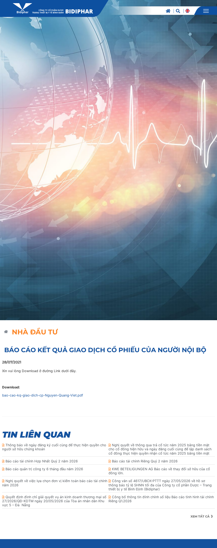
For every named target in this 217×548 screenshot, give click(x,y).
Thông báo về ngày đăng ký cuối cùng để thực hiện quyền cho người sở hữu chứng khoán (54, 447)
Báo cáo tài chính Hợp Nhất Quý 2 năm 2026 (42, 461)
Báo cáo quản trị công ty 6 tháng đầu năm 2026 (44, 469)
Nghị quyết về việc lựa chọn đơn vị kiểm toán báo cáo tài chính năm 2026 (54, 483)
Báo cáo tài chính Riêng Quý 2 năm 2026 (145, 461)
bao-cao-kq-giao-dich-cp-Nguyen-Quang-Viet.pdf (42, 395)
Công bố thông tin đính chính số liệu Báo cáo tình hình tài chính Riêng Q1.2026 (161, 499)
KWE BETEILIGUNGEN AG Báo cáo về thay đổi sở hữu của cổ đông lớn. (159, 471)
